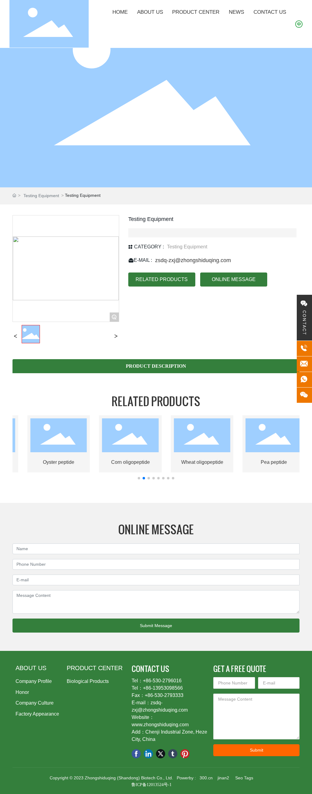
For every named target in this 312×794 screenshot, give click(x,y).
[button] (139, 478)
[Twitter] (160, 753)
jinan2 (222, 777)
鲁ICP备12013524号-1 (151, 784)
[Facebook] (136, 753)
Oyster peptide (50, 462)
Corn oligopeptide (121, 462)
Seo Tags (244, 777)
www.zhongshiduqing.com (160, 724)
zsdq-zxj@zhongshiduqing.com (193, 260)
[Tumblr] (172, 753)
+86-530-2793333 (164, 695)
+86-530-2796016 (162, 680)
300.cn (206, 777)
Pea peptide (265, 462)
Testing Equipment (41, 195)
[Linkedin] (148, 753)
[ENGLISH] (299, 23)
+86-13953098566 (163, 688)
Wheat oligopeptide (193, 462)
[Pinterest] (185, 753)
